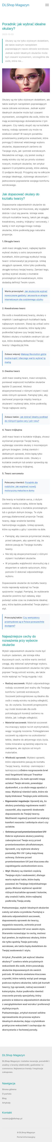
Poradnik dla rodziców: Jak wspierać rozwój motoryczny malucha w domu (21, 486)
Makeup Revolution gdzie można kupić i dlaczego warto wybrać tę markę (25, 358)
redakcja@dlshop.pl (12, 1118)
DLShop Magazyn (15, 5)
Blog (4, 1098)
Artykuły (6, 1102)
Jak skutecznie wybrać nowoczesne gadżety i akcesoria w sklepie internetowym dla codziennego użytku (26, 295)
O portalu (6, 1093)
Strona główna (9, 1089)
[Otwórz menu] (47, 5)
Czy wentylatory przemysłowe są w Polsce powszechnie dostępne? (24, 621)
